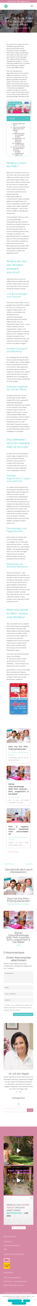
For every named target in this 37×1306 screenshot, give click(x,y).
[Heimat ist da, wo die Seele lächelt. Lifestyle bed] (18, 1180)
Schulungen (11, 754)
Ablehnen (26, 1300)
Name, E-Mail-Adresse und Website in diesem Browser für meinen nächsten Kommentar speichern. (18, 1008)
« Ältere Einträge (12, 852)
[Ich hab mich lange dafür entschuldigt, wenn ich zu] (18, 1210)
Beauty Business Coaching (13, 1285)
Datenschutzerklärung (12, 1245)
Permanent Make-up (22, 752)
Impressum (8, 1241)
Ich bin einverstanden (15, 1300)
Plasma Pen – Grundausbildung (15, 1281)
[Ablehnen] (35, 1300)
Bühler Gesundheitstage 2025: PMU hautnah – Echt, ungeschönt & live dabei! (18, 789)
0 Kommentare (26, 28)
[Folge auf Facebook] (16, 1092)
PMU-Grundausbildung (12, 1277)
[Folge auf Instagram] (20, 1092)
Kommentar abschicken (23, 1014)
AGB (5, 1249)
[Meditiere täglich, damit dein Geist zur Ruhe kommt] (18, 1150)
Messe (17, 28)
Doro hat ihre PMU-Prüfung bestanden (18, 899)
